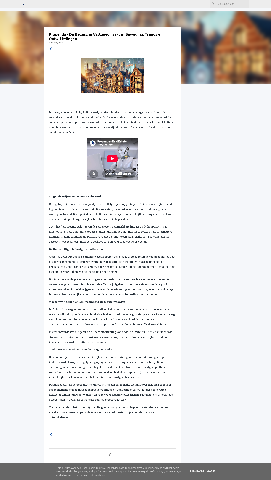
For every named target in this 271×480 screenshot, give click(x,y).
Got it (211, 471)
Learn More (196, 471)
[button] (51, 49)
